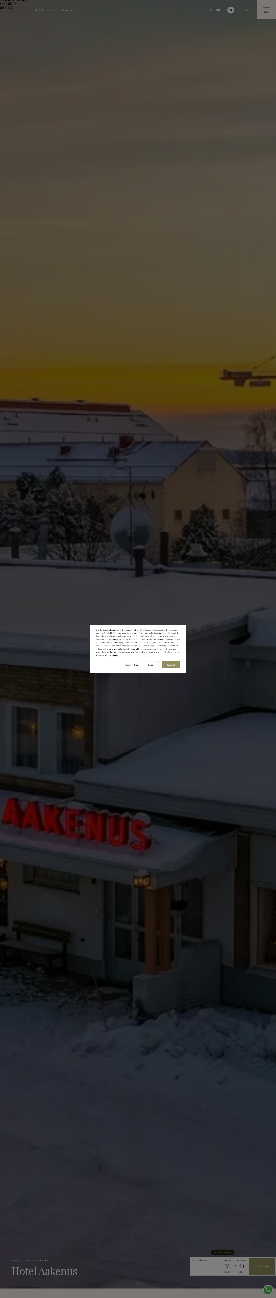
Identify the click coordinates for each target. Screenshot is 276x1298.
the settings (113, 655)
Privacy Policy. (113, 639)
